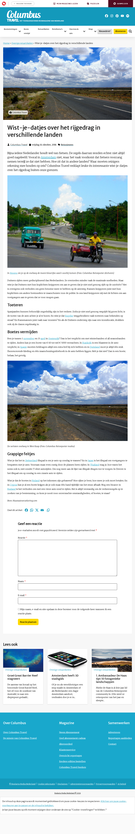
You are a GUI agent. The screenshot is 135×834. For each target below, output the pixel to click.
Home (6, 43)
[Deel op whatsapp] (31, 510)
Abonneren (120, 31)
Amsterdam (48, 157)
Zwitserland (31, 460)
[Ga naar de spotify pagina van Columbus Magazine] (127, 15)
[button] (120, 3)
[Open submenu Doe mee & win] (84, 31)
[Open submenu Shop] (95, 31)
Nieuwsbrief (104, 31)
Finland (36, 480)
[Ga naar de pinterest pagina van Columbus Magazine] (117, 15)
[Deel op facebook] (26, 510)
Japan (90, 460)
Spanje (23, 347)
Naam (22, 581)
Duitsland (95, 347)
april (43, 338)
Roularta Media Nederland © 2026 (67, 793)
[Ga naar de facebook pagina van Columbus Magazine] (106, 15)
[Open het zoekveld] (130, 31)
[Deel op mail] (42, 510)
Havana (13, 273)
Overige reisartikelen (22, 43)
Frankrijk (87, 342)
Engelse (69, 315)
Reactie (22, 537)
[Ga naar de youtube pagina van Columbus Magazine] (122, 15)
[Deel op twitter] (36, 510)
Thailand (94, 464)
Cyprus (13, 484)
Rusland (11, 489)
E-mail (22, 595)
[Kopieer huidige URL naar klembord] (48, 510)
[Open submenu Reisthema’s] (65, 31)
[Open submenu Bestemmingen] (19, 31)
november (28, 338)
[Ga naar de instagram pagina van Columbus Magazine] (111, 15)
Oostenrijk (53, 338)
